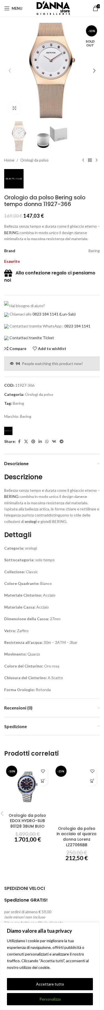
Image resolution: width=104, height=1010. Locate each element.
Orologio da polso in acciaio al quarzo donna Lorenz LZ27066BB (77, 837)
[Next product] (96, 160)
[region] (50, 966)
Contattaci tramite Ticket (31, 337)
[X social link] (26, 441)
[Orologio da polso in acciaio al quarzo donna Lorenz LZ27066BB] (77, 793)
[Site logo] (52, 8)
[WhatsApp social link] (47, 441)
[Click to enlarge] (14, 108)
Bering (18, 403)
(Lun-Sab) (67, 314)
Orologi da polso (34, 160)
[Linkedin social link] (40, 441)
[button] (9, 70)
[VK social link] (54, 441)
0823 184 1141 (45, 314)
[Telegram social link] (61, 441)
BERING (11, 232)
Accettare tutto (50, 984)
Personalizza (50, 999)
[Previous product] (83, 160)
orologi (31, 521)
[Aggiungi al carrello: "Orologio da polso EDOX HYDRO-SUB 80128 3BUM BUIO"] (43, 781)
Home (9, 160)
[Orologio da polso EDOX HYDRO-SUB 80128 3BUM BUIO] (27, 787)
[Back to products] (90, 160)
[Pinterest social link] (33, 441)
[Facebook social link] (19, 441)
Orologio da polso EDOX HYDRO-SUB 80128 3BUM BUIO (27, 821)
